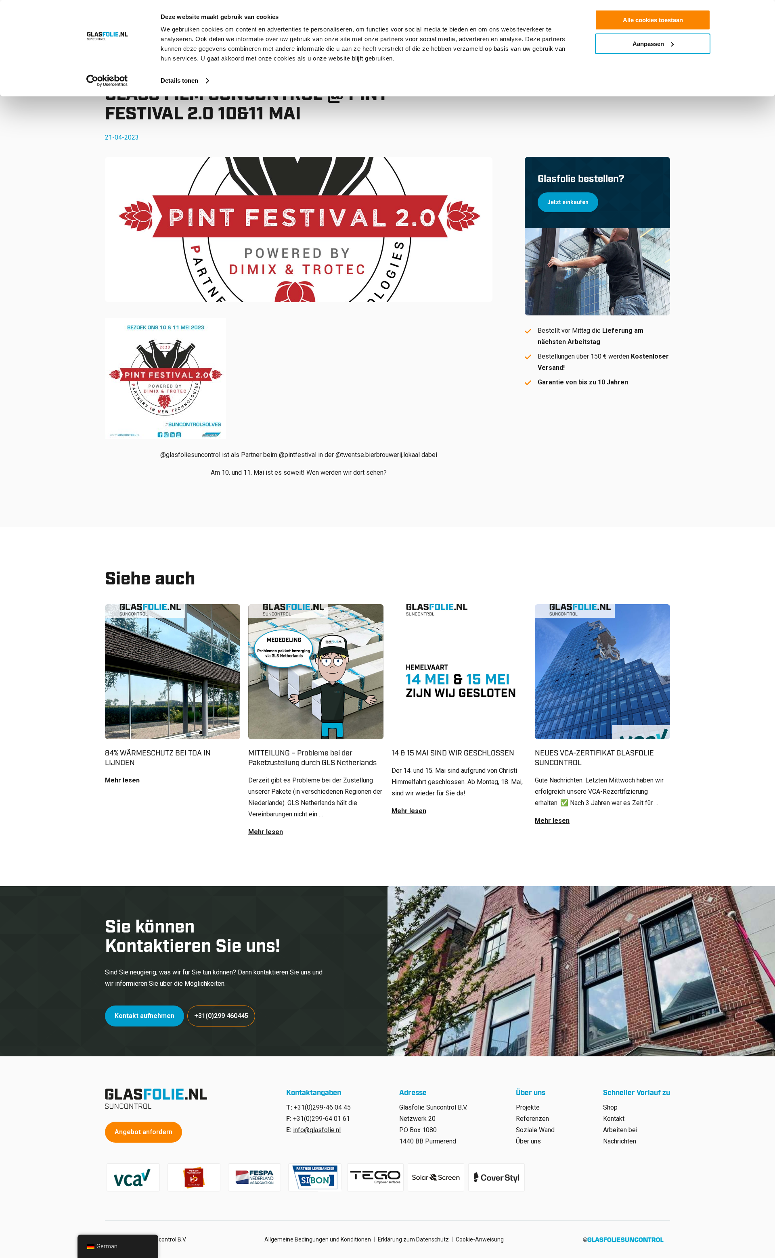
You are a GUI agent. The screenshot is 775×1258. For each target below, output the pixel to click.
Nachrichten (619, 1141)
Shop (610, 1107)
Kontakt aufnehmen (144, 1016)
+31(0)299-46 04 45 (322, 1107)
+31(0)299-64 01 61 (321, 1118)
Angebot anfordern (143, 1132)
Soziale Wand (535, 1130)
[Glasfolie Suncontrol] (158, 1099)
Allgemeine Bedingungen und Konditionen (317, 1239)
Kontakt (613, 1118)
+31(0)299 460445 (221, 1016)
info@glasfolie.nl (317, 1130)
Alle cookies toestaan (653, 20)
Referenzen (532, 1118)
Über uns (528, 1141)
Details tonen (179, 80)
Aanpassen (648, 43)
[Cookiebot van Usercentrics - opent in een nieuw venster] (107, 81)
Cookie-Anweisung (480, 1239)
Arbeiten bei (620, 1130)
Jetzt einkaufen (568, 202)
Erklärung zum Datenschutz (413, 1239)
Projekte (528, 1107)
